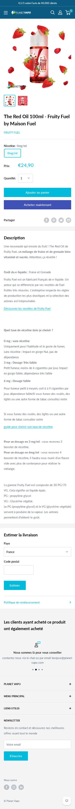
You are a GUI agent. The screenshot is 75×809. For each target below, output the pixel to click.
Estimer (15, 585)
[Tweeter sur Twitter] (61, 220)
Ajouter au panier (37, 192)
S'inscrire (16, 756)
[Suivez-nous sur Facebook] (6, 787)
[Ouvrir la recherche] (53, 12)
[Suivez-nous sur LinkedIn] (21, 787)
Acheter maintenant (37, 204)
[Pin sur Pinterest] (54, 220)
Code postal (11, 561)
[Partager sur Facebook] (46, 220)
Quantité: (10, 178)
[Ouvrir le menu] (6, 12)
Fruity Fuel (12, 132)
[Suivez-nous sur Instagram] (14, 787)
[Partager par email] (68, 220)
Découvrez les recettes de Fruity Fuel (27, 308)
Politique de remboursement (22, 602)
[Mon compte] (60, 12)
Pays (7, 543)
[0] (68, 12)
